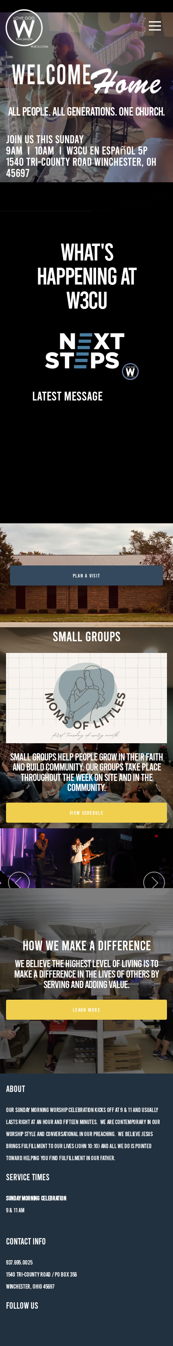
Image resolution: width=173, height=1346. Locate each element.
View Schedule (86, 812)
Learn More (86, 1009)
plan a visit (87, 575)
